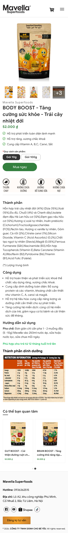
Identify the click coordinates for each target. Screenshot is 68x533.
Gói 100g (31, 157)
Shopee (25, 509)
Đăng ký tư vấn (16, 520)
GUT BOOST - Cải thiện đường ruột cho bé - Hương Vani (17, 455)
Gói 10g (11, 157)
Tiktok (37, 509)
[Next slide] (58, 447)
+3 (59, 92)
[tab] (32, 468)
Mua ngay (20, 167)
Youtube (14, 509)
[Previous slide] (10, 447)
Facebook (6, 509)
